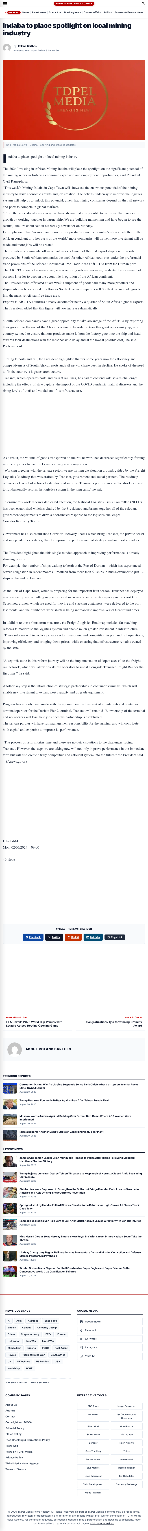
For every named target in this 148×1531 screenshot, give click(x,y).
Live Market (93, 1467)
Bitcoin (12, 1327)
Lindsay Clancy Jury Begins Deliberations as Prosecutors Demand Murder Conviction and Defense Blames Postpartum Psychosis (80, 1254)
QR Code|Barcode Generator (126, 1416)
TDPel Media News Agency (74, 3)
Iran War (31, 1341)
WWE (29, 1368)
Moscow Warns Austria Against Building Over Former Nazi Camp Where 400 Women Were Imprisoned (75, 1117)
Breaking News (72, 12)
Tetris (126, 1451)
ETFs (48, 1334)
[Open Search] (143, 3)
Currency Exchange (126, 1484)
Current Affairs (92, 12)
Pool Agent (61, 1347)
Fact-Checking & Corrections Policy (27, 1439)
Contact (10, 1416)
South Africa (58, 1354)
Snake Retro (93, 1434)
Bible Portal (126, 1459)
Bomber (93, 1442)
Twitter (56, 937)
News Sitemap (40, 1382)
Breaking (13, 12)
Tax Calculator (126, 1476)
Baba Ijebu (51, 1320)
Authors (10, 1410)
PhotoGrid (93, 1426)
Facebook (35, 937)
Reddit (75, 937)
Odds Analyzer (93, 1492)
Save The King (93, 1451)
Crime (11, 1334)
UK (9, 1361)
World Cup (14, 1368)
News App (11, 1445)
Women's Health (126, 1467)
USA (57, 1361)
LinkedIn (95, 937)
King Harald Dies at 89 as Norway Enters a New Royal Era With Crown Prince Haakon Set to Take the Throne (80, 1238)
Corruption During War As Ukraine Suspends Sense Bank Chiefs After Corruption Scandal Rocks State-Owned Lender (78, 1086)
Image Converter (126, 1406)
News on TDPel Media (18, 1451)
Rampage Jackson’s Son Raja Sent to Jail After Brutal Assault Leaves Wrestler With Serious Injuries (80, 1220)
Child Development (93, 1484)
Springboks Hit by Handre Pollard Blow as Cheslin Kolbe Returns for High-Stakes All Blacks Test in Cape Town (79, 1206)
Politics (108, 12)
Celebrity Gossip (47, 1327)
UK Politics (23, 1361)
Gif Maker (93, 1414)
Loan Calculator (93, 1476)
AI (9, 1320)
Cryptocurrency (30, 1334)
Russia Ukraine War (33, 1354)
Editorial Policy (14, 1428)
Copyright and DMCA (18, 1422)
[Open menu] (5, 4)
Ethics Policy (13, 1433)
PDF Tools (93, 1406)
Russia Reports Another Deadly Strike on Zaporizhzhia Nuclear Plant (61, 1131)
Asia (19, 1320)
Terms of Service (15, 1469)
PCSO (45, 1347)
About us (11, 1404)
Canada (26, 1327)
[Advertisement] (74, 412)
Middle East (14, 1347)
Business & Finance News (129, 12)
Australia (33, 1320)
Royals (12, 1354)
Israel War (48, 1341)
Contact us (55, 12)
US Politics (42, 1361)
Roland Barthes (27, 46)
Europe (61, 1334)
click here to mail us (102, 1523)
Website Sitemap (16, 1382)
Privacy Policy (14, 1457)
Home (25, 12)
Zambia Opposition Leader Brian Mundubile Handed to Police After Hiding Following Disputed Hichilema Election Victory (77, 1159)
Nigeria (31, 1347)
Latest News (39, 12)
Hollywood (14, 1341)
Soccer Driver (93, 1459)
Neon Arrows (126, 1442)
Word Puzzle (126, 1426)
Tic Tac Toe (127, 1434)
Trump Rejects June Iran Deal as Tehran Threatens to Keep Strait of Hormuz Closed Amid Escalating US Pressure (80, 1175)
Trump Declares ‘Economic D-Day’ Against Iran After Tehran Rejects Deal (64, 1100)
